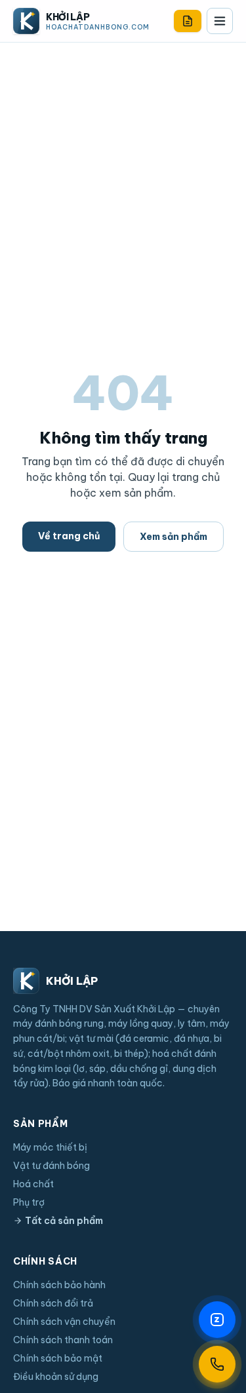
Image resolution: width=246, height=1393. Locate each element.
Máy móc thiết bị (50, 1147)
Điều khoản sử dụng (55, 1377)
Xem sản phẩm (173, 537)
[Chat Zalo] (217, 1319)
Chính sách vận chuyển (64, 1321)
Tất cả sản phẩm (64, 1221)
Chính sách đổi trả (53, 1303)
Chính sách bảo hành (59, 1285)
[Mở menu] (220, 21)
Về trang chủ (69, 536)
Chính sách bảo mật (57, 1358)
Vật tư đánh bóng (51, 1166)
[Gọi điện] (217, 1364)
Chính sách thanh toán (63, 1340)
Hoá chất (33, 1184)
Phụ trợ (29, 1202)
